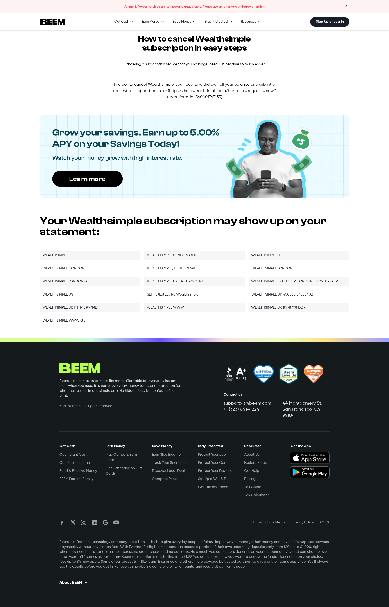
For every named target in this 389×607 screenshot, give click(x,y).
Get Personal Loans (75, 463)
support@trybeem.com (247, 403)
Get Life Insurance (213, 487)
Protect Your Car (211, 463)
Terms (230, 567)
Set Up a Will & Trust (215, 479)
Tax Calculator (256, 495)
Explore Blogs (255, 463)
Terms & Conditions (269, 522)
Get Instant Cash (73, 455)
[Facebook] (62, 522)
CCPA (325, 522)
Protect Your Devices (215, 471)
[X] (73, 522)
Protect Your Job (212, 455)
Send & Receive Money (78, 471)
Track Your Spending (169, 463)
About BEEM (70, 583)
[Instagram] (83, 522)
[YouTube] (116, 522)
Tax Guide (252, 487)
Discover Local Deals (169, 471)
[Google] (105, 522)
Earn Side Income (166, 455)
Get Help (251, 471)
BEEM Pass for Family (76, 479)
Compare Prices (165, 479)
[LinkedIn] (94, 522)
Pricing (250, 479)
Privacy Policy (302, 522)
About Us (251, 455)
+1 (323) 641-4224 (241, 409)
